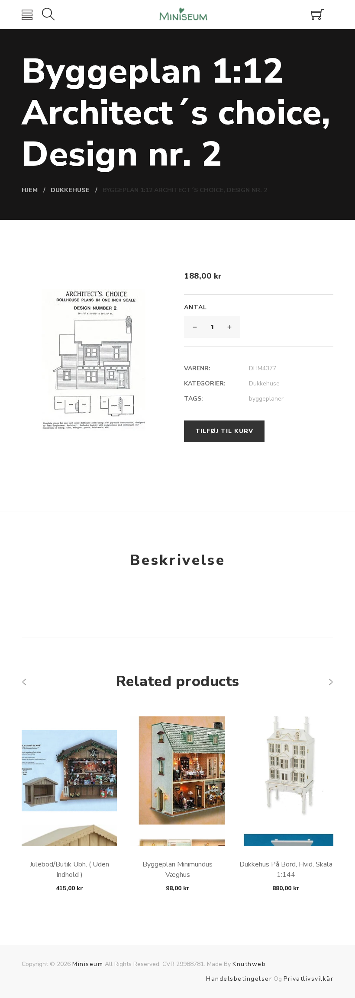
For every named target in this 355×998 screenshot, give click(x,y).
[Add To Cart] (69, 825)
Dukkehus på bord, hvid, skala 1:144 (285, 869)
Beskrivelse (177, 560)
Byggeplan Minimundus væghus (177, 869)
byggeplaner (266, 399)
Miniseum (87, 964)
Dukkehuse (264, 383)
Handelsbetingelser (239, 979)
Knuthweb (249, 964)
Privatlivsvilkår (308, 979)
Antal (195, 307)
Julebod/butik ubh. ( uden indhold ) (69, 869)
